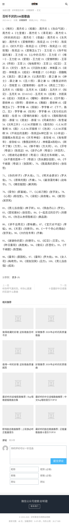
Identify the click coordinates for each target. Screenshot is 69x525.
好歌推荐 (30, 10)
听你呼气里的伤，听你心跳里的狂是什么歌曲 (17, 290)
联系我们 (34, 506)
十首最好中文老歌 (58, 288)
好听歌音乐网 (34, 4)
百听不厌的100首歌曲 (16, 16)
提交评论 (58, 461)
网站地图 (46, 517)
